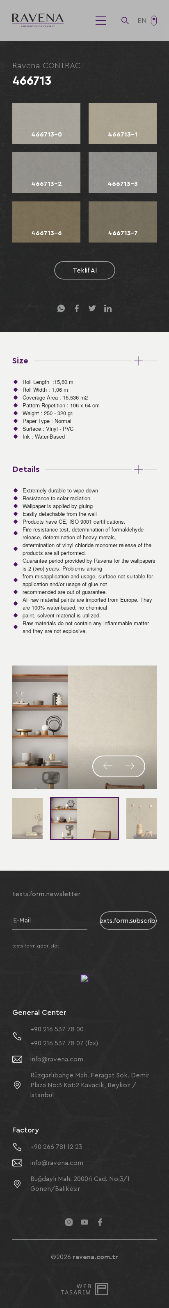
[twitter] (92, 309)
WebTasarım (76, 1289)
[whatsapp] (61, 309)
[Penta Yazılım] (102, 1289)
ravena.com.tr (95, 1257)
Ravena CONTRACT (48, 66)
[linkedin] (108, 309)
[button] (108, 766)
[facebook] (76, 309)
